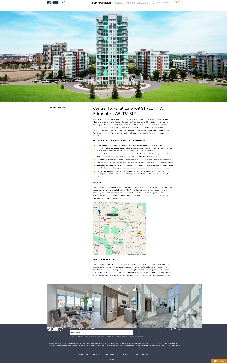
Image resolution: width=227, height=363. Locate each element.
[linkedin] (179, 329)
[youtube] (175, 329)
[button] (153, 3)
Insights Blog (89, 329)
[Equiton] (56, 2)
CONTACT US (219, 361)
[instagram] (171, 329)
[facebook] (167, 329)
